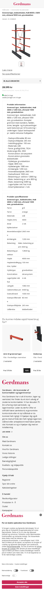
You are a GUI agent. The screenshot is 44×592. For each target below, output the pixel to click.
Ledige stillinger (9, 457)
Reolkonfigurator (9, 498)
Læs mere (7, 70)
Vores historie (8, 453)
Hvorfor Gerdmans (10, 449)
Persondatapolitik (10, 469)
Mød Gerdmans (9, 441)
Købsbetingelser (9, 487)
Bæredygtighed (9, 461)
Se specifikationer (11, 74)
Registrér (6, 480)
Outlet (5, 506)
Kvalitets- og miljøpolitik (12, 465)
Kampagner (7, 510)
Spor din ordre (8, 483)
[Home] (22, 4)
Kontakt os (7, 445)
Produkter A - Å (9, 502)
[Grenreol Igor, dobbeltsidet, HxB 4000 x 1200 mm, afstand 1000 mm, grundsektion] (22, 41)
